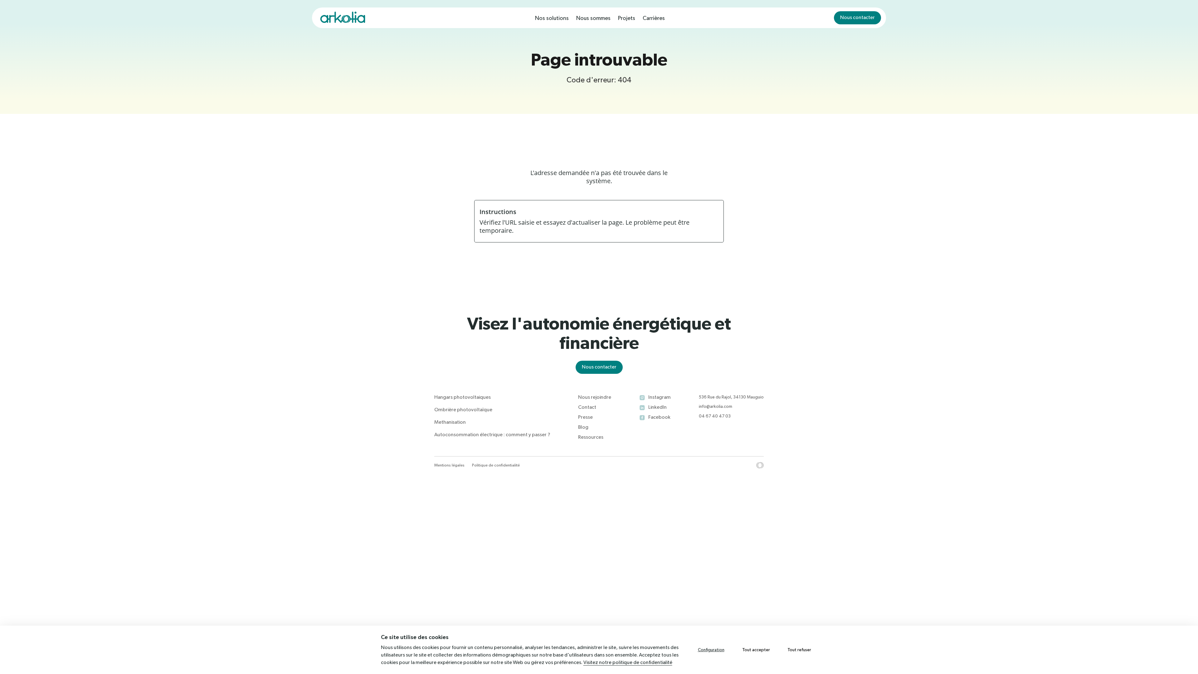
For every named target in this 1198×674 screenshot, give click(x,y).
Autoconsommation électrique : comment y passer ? (492, 434)
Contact (587, 407)
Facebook (659, 417)
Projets (626, 18)
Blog (583, 427)
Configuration (711, 650)
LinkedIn (657, 407)
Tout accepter (756, 650)
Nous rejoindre (594, 397)
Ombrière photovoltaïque (463, 410)
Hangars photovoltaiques (462, 397)
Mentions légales (449, 465)
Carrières (654, 18)
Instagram (659, 397)
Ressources (590, 437)
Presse (585, 417)
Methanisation (450, 422)
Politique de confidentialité (496, 465)
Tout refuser (799, 650)
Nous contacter (857, 17)
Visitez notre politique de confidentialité (627, 662)
